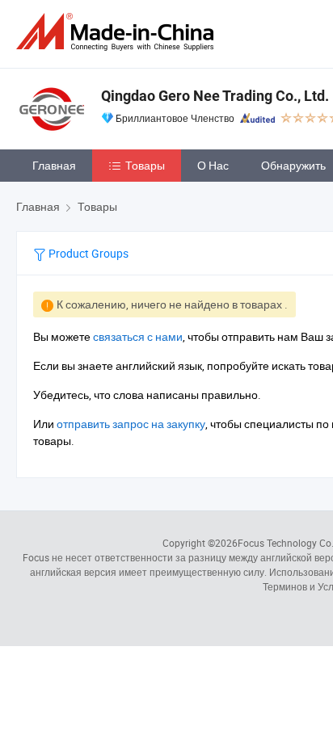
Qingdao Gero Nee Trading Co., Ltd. (215, 95)
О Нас (213, 165)
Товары (145, 165)
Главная (54, 165)
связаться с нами (138, 336)
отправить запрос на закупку (131, 423)
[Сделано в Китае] (118, 32)
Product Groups (87, 253)
